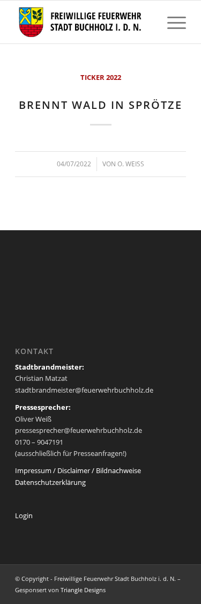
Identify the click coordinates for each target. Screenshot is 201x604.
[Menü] (171, 22)
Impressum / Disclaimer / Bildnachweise (78, 470)
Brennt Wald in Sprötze (100, 105)
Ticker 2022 (100, 77)
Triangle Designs (83, 590)
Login (24, 515)
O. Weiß (130, 163)
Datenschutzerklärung (50, 482)
